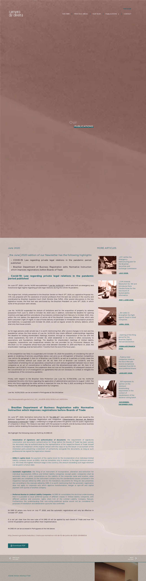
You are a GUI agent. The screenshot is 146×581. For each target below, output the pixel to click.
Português (127, 9)
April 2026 (124, 324)
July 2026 (123, 273)
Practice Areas (81, 14)
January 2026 (125, 373)
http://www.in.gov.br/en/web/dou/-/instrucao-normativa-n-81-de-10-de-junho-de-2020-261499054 (47, 535)
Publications (111, 14)
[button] (18, 545)
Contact (127, 14)
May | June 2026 (126, 300)
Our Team (97, 14)
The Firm (65, 14)
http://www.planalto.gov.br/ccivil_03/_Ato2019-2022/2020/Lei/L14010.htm (38, 399)
